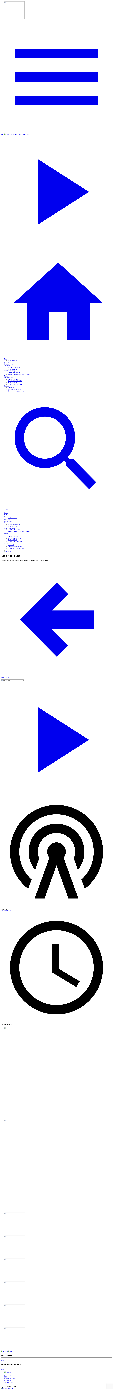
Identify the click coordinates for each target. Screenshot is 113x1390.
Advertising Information (15, 389)
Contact (6, 386)
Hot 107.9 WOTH (12, 382)
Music (6, 376)
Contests (7, 365)
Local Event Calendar (14, 372)
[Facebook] (7, 551)
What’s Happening (9, 371)
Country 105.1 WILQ (13, 379)
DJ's (5, 359)
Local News (7, 362)
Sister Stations (8, 377)
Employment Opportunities (16, 391)
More (2, 1360)
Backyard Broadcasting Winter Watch (19, 374)
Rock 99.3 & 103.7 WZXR (15, 381)
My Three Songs (12, 369)
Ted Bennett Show (6, 910)
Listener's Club (8, 364)
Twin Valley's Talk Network (15, 384)
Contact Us (11, 387)
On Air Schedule (12, 360)
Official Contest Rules (14, 367)
